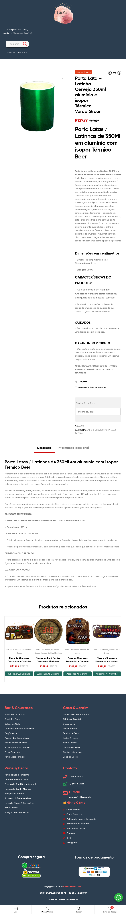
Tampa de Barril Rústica (51, 653)
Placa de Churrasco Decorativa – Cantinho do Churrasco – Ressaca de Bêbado (106, 660)
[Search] (25, 44)
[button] (63, 77)
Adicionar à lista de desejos (92, 387)
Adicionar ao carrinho (19, 673)
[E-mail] (65, 793)
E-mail (74, 792)
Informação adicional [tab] (73, 448)
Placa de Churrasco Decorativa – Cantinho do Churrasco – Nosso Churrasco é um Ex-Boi (19, 660)
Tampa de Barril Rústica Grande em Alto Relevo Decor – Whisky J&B (48, 660)
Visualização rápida (26, 632)
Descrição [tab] (44, 448)
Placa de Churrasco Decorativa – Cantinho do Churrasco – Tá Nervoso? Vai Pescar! (77, 660)
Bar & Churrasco (95, 430)
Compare (82, 381)
